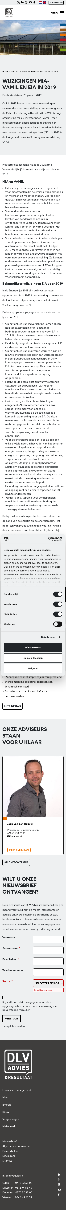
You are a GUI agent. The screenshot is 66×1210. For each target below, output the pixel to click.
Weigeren (33, 668)
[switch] (57, 604)
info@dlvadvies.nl (13, 1176)
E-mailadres (9, 959)
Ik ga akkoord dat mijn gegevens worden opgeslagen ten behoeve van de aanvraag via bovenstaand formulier (29, 1006)
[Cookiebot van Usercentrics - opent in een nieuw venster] (48, 539)
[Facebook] (34, 3)
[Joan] (33, 786)
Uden (5, 1183)
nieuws (15, 71)
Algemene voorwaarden (16, 1146)
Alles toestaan (33, 647)
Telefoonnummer (13, 970)
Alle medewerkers (16, 862)
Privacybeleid (10, 1151)
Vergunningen (10, 1119)
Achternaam (10, 948)
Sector (6, 981)
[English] (44, 3)
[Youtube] (30, 3)
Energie (6, 1105)
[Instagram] (26, 3)
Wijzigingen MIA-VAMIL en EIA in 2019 (39, 71)
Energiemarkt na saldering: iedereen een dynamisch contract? (28, 684)
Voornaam (8, 937)
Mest (5, 1097)
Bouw (5, 1112)
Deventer (7, 1193)
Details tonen (48, 637)
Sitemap (7, 1161)
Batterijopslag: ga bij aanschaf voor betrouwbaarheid (26, 694)
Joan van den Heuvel (20, 824)
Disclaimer (8, 1156)
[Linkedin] (22, 3)
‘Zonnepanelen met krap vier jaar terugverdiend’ (33, 677)
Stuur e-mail (16, 836)
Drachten (7, 1188)
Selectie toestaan (33, 658)
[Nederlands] (40, 3)
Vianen (6, 1197)
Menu (54, 13)
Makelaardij (9, 1126)
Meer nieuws (12, 706)
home (5, 71)
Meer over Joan (19, 850)
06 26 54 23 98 (17, 833)
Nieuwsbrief (9, 1141)
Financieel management (16, 1090)
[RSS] (18, 3)
